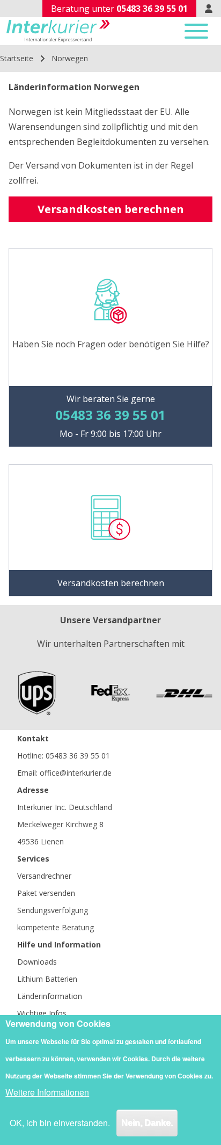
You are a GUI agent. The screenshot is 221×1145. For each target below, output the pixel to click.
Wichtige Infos (42, 1013)
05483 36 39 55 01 (78, 755)
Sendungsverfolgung (52, 910)
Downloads (37, 962)
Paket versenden (46, 893)
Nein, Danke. (147, 1122)
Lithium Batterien (47, 979)
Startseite (16, 58)
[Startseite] (58, 31)
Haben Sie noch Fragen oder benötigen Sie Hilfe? (110, 344)
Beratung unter (119, 8)
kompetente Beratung (55, 927)
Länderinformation (49, 996)
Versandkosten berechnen (111, 209)
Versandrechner (44, 876)
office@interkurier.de (76, 773)
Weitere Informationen (47, 1092)
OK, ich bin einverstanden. (60, 1123)
